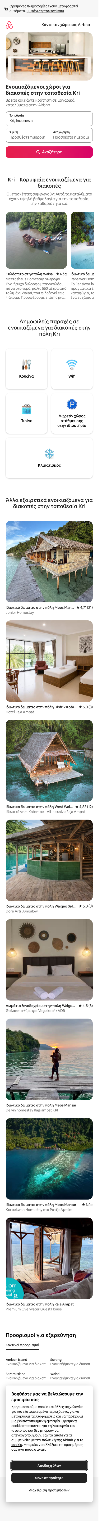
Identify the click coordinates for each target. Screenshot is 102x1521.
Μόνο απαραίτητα (49, 1478)
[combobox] (49, 121)
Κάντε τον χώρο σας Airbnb (66, 24)
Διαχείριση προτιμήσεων (49, 1490)
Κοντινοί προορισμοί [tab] (22, 1345)
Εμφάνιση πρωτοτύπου (45, 11)
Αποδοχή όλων (49, 1465)
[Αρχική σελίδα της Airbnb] (9, 24)
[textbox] (27, 137)
